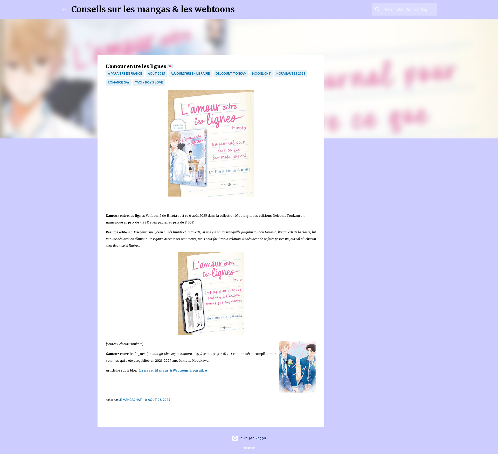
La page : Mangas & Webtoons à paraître (173, 370)
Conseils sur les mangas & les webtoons (153, 9)
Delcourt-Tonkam (231, 73)
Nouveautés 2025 (290, 73)
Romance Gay (118, 82)
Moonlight (261, 73)
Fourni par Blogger (252, 438)
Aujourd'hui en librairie (190, 73)
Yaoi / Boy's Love (149, 82)
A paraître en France (125, 73)
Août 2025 (156, 73)
